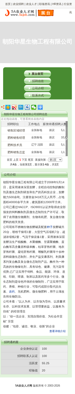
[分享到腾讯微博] (21, 107)
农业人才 (31, 4)
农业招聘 (18, 4)
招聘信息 (38, 81)
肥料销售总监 (16, 152)
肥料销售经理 (16, 137)
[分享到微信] (33, 107)
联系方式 (38, 95)
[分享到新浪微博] (14, 107)
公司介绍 (38, 88)
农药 (12, 291)
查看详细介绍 (57, 331)
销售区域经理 (16, 130)
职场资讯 (44, 4)
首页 (8, 4)
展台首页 (37, 73)
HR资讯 (56, 4)
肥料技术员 (15, 145)
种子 (50, 227)
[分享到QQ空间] (8, 107)
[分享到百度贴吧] (27, 107)
